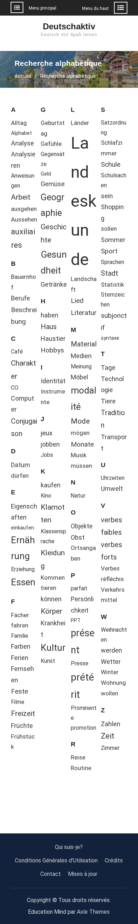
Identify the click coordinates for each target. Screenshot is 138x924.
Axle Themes (93, 911)
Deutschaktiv (69, 26)
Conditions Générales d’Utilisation (56, 860)
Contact (50, 874)
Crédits (114, 860)
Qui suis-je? (69, 847)
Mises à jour (82, 874)
